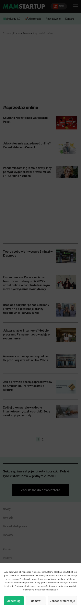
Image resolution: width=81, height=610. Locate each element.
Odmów (35, 601)
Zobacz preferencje (62, 601)
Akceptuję (13, 601)
